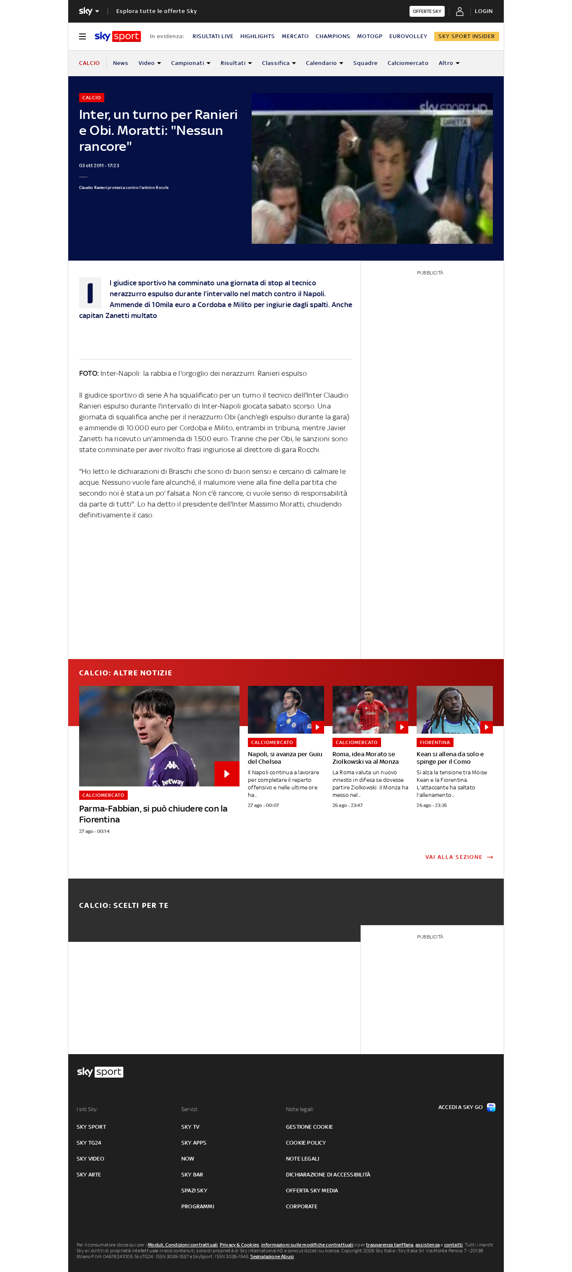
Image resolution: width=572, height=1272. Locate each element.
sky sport (91, 1127)
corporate (301, 1206)
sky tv (190, 1127)
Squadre (365, 63)
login (484, 11)
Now (188, 1159)
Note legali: (300, 1109)
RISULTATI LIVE (213, 36)
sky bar (192, 1174)
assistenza (427, 1245)
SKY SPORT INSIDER (466, 36)
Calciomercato (408, 63)
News (121, 63)
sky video (90, 1159)
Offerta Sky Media (312, 1190)
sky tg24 (89, 1143)
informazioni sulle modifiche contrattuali (307, 1245)
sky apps (194, 1143)
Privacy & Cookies (239, 1245)
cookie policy (306, 1143)
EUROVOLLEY (408, 36)
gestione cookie (309, 1127)
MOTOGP (370, 36)
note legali (302, 1159)
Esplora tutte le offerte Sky (156, 11)
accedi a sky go (460, 1107)
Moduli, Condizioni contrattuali (183, 1245)
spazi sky (194, 1190)
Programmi (197, 1206)
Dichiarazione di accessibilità (328, 1174)
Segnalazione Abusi (272, 1256)
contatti (453, 1245)
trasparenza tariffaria (389, 1245)
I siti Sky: (87, 1109)
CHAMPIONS (333, 36)
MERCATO (295, 36)
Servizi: (190, 1109)
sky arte (89, 1174)
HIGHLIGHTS (257, 36)
